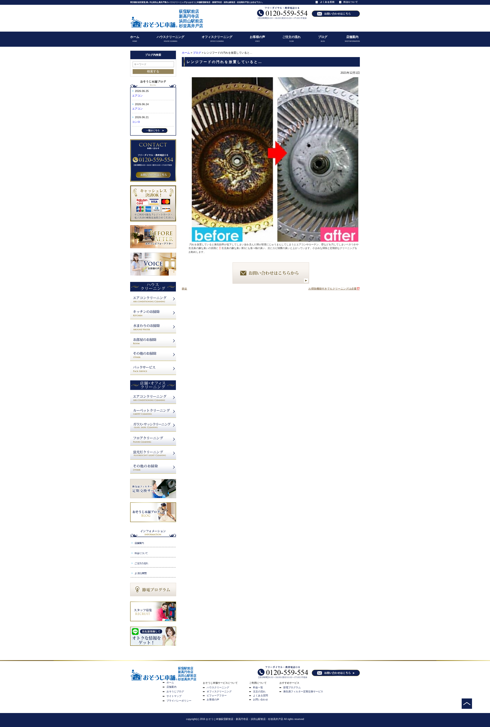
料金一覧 (258, 687)
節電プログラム (292, 687)
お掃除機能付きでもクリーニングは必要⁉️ (334, 288)
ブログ (322, 36)
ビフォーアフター (217, 695)
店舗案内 (352, 36)
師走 (184, 288)
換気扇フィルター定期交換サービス (303, 691)
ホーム (134, 36)
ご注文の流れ (291, 36)
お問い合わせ (260, 699)
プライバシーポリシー (179, 700)
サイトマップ (174, 696)
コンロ (136, 121)
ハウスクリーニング (170, 36)
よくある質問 (260, 695)
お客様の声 (257, 36)
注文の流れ (259, 691)
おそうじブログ (175, 691)
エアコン (137, 95)
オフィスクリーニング (217, 36)
